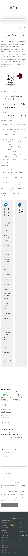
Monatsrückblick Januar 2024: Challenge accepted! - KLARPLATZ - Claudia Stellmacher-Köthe (13, 432)
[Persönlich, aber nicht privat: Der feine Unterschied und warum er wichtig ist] (6, 406)
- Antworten (17, 434)
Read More (5, 360)
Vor (24, 28)
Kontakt (22, 531)
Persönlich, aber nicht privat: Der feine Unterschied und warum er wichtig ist (6, 412)
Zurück (20, 28)
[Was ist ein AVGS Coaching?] (18, 394)
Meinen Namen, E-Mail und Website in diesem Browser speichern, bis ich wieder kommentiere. (13, 485)
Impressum (22, 535)
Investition (22, 523)
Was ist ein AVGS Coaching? (17, 398)
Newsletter (22, 519)
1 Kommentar (14, 422)
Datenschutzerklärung (22, 539)
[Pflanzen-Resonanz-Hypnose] (6, 394)
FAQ (21, 527)
